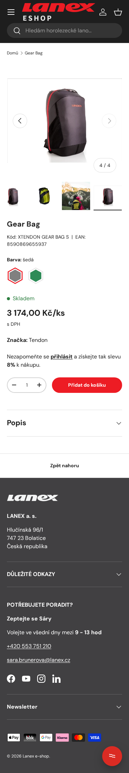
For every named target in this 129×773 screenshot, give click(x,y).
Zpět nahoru (64, 465)
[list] (64, 120)
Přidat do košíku (87, 385)
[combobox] (64, 30)
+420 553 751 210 (29, 646)
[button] (118, 12)
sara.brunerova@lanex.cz (38, 660)
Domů (12, 53)
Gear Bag (34, 53)
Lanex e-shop (36, 756)
